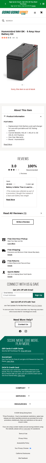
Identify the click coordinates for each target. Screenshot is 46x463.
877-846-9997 (26, 429)
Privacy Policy (23, 438)
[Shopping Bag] (41, 12)
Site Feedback (23, 458)
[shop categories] (34, 12)
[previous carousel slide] (5, 4)
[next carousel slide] (40, 4)
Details (10, 255)
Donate (10, 276)
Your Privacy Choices (21, 448)
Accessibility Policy (23, 443)
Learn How (21, 375)
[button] (23, 222)
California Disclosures (23, 453)
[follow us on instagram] (25, 331)
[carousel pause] (43, 3)
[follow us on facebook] (20, 331)
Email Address (8, 292)
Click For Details (36, 305)
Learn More (11, 244)
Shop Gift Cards (26, 351)
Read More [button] (8, 144)
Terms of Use (23, 433)
